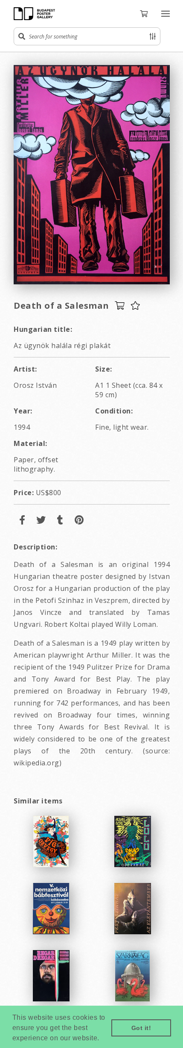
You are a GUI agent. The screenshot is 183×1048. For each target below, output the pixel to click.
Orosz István (35, 385)
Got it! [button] (141, 1027)
